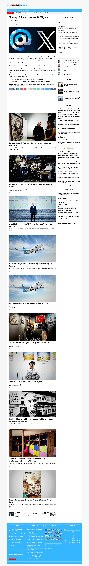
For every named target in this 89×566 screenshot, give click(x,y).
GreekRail (39, 555)
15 (79, 538)
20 (74, 540)
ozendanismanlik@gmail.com (16, 539)
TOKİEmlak (34, 549)
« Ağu (65, 546)
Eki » (67, 546)
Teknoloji (19, 24)
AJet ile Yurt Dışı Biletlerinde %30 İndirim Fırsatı (29, 303)
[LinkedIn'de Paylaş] (19, 89)
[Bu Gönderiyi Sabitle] (23, 89)
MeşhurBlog (29, 549)
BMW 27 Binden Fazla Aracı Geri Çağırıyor (68, 161)
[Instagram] (13, 545)
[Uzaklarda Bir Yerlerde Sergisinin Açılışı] (32, 366)
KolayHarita (29, 546)
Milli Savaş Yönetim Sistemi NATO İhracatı (68, 216)
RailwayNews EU (35, 558)
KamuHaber (35, 536)
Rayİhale (42, 548)
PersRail (29, 555)
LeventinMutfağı (36, 548)
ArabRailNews (36, 553)
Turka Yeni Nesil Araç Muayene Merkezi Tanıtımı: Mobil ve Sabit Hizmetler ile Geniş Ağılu (68, 157)
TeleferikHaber (39, 529)
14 (77, 538)
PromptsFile (29, 558)
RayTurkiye (34, 546)
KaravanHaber (36, 535)
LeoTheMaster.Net (31, 539)
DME (36, 556)
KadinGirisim (35, 532)
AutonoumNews (35, 552)
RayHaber (69, 105)
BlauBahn (41, 552)
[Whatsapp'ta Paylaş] (36, 89)
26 (72, 542)
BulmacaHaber (39, 542)
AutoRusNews (40, 556)
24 (67, 542)
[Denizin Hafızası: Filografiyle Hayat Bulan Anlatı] (32, 327)
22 (79, 540)
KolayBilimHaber (38, 539)
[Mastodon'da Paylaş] (41, 89)
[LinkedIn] (11, 545)
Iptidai (34, 538)
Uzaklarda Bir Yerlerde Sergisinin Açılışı (25, 381)
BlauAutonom (33, 555)
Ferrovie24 (29, 556)
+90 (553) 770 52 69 (14, 538)
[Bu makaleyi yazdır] (32, 89)
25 (69, 542)
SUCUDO (29, 529)
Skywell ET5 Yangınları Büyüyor (65, 185)
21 (77, 540)
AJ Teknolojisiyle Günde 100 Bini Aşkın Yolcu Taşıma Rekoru (30, 265)
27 (74, 542)
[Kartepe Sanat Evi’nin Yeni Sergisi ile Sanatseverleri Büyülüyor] (32, 127)
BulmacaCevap (30, 545)
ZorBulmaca (39, 546)
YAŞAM (34, 10)
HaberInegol (29, 541)
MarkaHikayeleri (32, 542)
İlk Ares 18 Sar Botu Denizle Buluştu (66, 223)
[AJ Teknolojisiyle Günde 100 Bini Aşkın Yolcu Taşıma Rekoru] (32, 248)
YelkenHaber (30, 536)
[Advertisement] (32, 102)
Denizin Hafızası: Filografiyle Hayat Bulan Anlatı (29, 342)
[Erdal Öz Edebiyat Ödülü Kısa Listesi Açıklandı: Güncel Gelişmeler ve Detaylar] (32, 404)
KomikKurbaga (37, 545)
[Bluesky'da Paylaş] (49, 89)
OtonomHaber (69, 148)
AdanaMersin (36, 533)
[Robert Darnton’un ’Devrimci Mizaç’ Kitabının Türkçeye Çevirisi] (32, 484)
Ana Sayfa (11, 10)
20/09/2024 (13, 24)
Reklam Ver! (43, 10)
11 (69, 538)
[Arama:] (73, 12)
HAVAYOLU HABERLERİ (23, 10)
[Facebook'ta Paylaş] (11, 89)
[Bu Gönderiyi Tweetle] (15, 89)
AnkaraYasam (30, 533)
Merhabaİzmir (30, 535)
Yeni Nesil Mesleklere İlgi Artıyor (66, 139)
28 (77, 542)
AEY (28, 542)
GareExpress (30, 553)
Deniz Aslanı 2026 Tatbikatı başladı (66, 221)
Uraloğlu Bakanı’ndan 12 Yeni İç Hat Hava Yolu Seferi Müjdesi (30, 225)
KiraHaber (41, 541)
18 (69, 540)
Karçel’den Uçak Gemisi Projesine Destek (68, 218)
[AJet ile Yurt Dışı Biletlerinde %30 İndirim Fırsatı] (32, 288)
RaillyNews (29, 552)
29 (79, 542)
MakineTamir (30, 538)
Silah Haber (69, 189)
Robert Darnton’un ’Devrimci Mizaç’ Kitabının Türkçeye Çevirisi (31, 501)
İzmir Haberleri (48, 548)
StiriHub (33, 556)
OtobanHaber (35, 541)
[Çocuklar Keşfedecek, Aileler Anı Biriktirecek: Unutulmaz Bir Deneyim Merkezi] (32, 443)
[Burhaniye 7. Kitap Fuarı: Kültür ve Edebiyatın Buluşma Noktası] (32, 168)
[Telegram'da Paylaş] (45, 89)
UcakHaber (40, 536)
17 (67, 540)
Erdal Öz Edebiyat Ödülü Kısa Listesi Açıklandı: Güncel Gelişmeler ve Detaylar (31, 420)
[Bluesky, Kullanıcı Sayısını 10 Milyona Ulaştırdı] (32, 52)
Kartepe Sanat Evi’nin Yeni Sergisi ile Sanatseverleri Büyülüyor (30, 144)
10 (67, 538)
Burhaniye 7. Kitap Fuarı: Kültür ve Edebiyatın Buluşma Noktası (31, 185)
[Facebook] (9, 545)
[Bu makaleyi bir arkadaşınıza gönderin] (28, 89)
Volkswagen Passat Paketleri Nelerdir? (67, 171)
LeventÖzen (29, 532)
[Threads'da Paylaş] (53, 89)
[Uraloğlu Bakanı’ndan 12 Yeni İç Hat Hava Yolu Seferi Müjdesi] (32, 209)
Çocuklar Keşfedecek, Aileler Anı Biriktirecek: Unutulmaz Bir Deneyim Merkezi (28, 460)
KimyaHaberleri (36, 530)
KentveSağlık (30, 548)
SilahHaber (38, 538)
